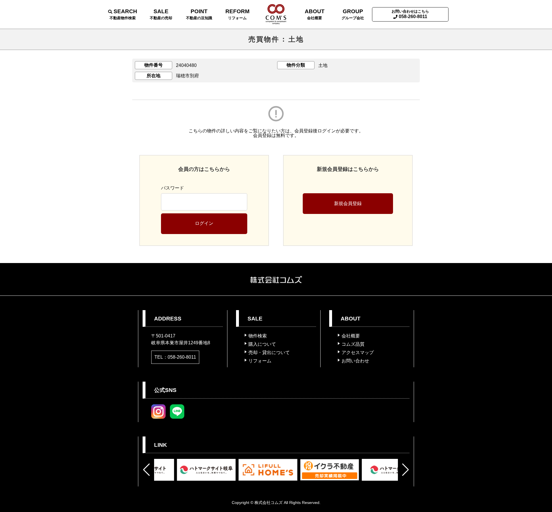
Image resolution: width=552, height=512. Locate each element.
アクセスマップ (358, 352)
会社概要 (351, 335)
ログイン (204, 223)
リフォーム (259, 360)
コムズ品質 (353, 344)
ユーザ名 (170, 174)
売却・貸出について (269, 352)
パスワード (172, 188)
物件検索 (257, 335)
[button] (146, 469)
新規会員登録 (348, 203)
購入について (262, 344)
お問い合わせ (355, 360)
